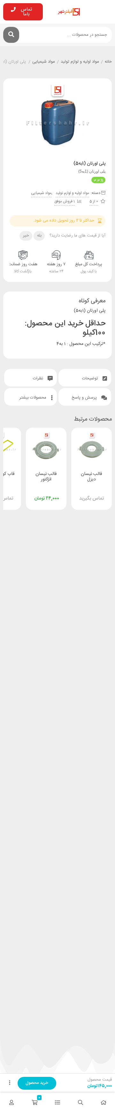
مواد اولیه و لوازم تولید (80, 62)
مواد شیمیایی (43, 62)
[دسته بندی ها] (57, 1102)
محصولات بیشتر (33, 397)
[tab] (84, 377)
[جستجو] (11, 35)
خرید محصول (37, 1082)
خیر (26, 235)
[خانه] (103, 1102)
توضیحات (90, 378)
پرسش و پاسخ (85, 397)
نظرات (38, 378)
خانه (108, 62)
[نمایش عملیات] (9, 1083)
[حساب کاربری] (11, 1102)
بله (39, 235)
